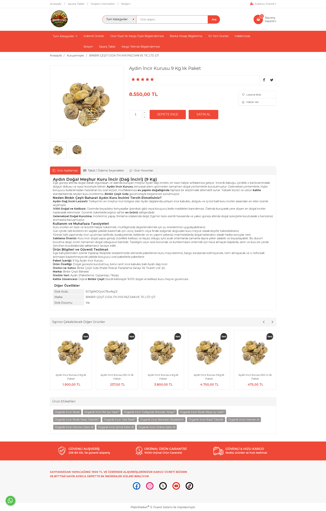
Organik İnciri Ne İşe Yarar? (101, 412)
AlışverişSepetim (270, 19)
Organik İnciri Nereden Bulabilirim (162, 419)
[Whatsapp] (10, 500)
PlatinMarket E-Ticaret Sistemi (152, 507)
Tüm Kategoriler (63, 36)
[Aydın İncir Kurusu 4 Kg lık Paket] (163, 352)
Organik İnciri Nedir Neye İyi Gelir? (202, 412)
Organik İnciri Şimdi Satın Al (116, 427)
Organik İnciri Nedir (67, 412)
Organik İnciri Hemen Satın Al (74, 427)
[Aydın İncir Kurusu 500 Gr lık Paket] (255, 352)
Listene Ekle (253, 94)
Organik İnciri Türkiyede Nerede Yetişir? (149, 412)
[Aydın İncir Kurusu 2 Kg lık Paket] (71, 352)
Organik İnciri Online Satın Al (156, 427)
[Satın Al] (203, 114)
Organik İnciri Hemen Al (243, 419)
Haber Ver (252, 101)
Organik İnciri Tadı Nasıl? (119, 419)
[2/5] (135, 79)
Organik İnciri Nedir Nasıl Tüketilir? (77, 419)
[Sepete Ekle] (168, 114)
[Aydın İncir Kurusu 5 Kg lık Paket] (209, 352)
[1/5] (133, 79)
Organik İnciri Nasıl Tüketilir (206, 419)
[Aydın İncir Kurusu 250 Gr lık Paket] (117, 352)
